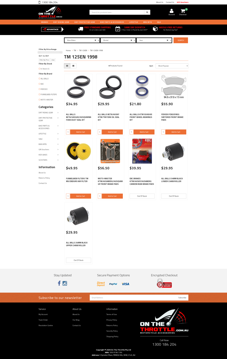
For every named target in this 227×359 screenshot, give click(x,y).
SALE (40, 138)
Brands (44, 22)
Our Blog (76, 319)
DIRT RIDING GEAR (61, 22)
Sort (151, 65)
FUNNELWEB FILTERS (49, 94)
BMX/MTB (147, 22)
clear (53, 60)
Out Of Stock (142, 196)
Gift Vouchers (182, 2)
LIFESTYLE (133, 22)
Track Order (43, 319)
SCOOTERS (43, 160)
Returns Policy (44, 177)
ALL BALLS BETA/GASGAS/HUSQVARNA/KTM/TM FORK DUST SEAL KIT (83, 117)
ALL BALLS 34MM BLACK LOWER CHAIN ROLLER (172, 180)
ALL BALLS (45, 78)
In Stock (45, 68)
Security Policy (112, 331)
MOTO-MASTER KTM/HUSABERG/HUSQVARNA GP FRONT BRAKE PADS (111, 181)
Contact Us (170, 2)
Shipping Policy (112, 336)
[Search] (147, 12)
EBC (42, 83)
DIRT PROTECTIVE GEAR (84, 22)
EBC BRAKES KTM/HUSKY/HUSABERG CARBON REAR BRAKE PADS (142, 181)
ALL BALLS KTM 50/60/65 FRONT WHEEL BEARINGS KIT (141, 117)
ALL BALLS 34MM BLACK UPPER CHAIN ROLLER (76, 244)
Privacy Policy (111, 319)
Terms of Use (111, 314)
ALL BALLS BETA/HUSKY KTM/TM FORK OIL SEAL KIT (108, 117)
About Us (159, 2)
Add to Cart (80, 132)
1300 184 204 (50, 2)
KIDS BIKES (43, 154)
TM (75, 50)
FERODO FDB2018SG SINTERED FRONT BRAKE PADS (172, 117)
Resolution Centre (46, 325)
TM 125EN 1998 (96, 50)
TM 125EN (83, 50)
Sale (159, 22)
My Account (43, 314)
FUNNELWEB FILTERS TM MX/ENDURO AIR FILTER (77, 180)
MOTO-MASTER (47, 99)
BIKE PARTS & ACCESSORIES (112, 22)
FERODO (44, 89)
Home (68, 50)
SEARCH (181, 40)
